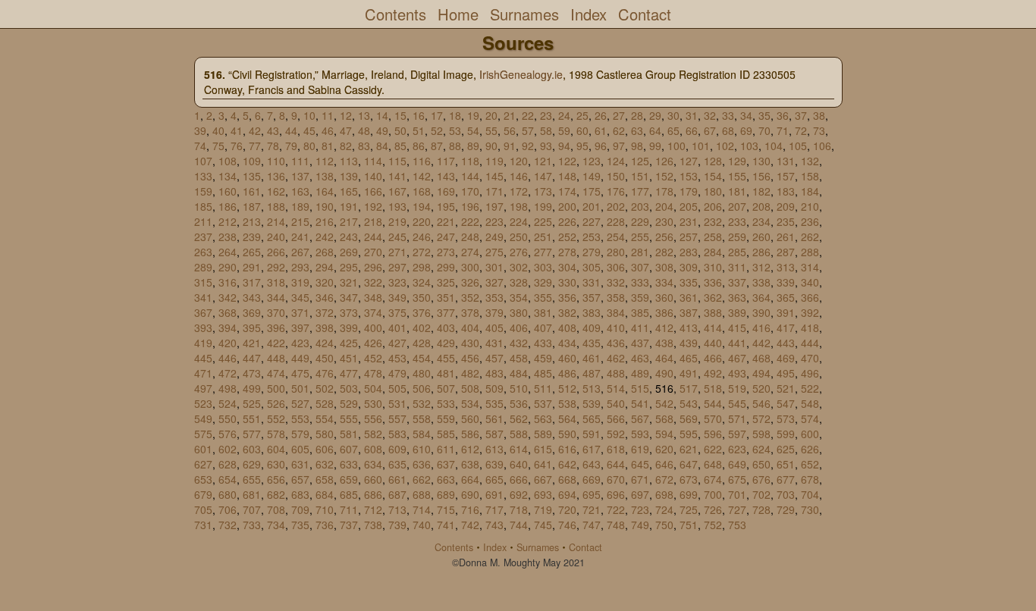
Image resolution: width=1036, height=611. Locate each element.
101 (701, 145)
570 (713, 418)
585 (446, 433)
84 (382, 145)
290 (227, 266)
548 (810, 403)
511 (543, 388)
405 (494, 327)
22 (528, 115)
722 (616, 509)
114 (373, 160)
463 (640, 357)
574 (810, 418)
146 (519, 175)
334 (664, 282)
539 (591, 403)
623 (737, 448)
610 (422, 448)
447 (252, 357)
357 (591, 297)
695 (591, 494)
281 (640, 251)
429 (446, 342)
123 (591, 160)
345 (300, 297)
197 (494, 206)
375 (397, 312)
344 (276, 297)
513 (591, 388)
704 (810, 494)
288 (810, 251)
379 (494, 312)
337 (737, 282)
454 (422, 357)
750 (664, 524)
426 (373, 342)
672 (664, 479)
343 (252, 297)
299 (446, 266)
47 (346, 130)
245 (397, 236)
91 (510, 145)
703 (786, 494)
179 (689, 191)
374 (373, 312)
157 (786, 175)
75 (218, 145)
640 (519, 464)
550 (227, 418)
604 (276, 448)
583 (397, 433)
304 (567, 266)
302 (519, 266)
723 (640, 509)
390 (761, 312)
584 (422, 433)
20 (491, 115)
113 (349, 160)
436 (616, 342)
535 (494, 403)
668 (567, 479)
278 (567, 251)
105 (798, 145)
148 (567, 175)
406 (519, 327)
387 (689, 312)
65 (673, 130)
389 (737, 312)
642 (567, 464)
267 (300, 251)
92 (528, 145)
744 (519, 524)
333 (640, 282)
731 (203, 524)
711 (349, 509)
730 (810, 509)
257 (689, 236)
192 (373, 206)
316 (227, 282)
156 (761, 175)
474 (276, 373)
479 (397, 373)
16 (419, 115)
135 (252, 175)
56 (510, 130)
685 (349, 494)
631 (300, 464)
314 (810, 266)
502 (325, 388)
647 (689, 464)
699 (689, 494)
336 (713, 282)
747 (591, 524)
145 (494, 175)
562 (519, 418)
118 (470, 160)
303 (543, 266)
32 (710, 115)
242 (325, 236)
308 (664, 266)
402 (422, 327)
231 (689, 221)
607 (349, 448)
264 (227, 251)
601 (203, 448)
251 (543, 236)
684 (325, 494)
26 (601, 115)
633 (349, 464)
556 (373, 418)
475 (300, 373)
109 (252, 160)
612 (470, 448)
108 (227, 160)
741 (446, 524)
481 (446, 373)
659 (349, 479)
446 (227, 357)
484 (519, 373)
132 (810, 160)
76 (237, 145)
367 (203, 312)
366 (810, 297)
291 (252, 266)
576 (227, 433)
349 (397, 297)
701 (737, 494)
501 (300, 388)
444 (810, 342)
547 (786, 403)
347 (349, 297)
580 (325, 433)
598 (761, 433)
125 (640, 160)
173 (543, 191)
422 (276, 342)
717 (494, 509)
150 (616, 175)
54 (473, 130)
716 (470, 509)
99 (655, 145)
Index (588, 14)
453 (397, 357)
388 (713, 312)
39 (200, 130)
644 (616, 464)
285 (737, 251)
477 (349, 373)
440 (713, 342)
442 (761, 342)
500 (276, 388)
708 (276, 509)
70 (764, 130)
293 (300, 266)
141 (397, 175)
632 (325, 464)
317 (252, 282)
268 (325, 251)
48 (364, 130)
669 (591, 479)
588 (519, 433)
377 (446, 312)
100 (676, 145)
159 (203, 191)
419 (203, 342)
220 (422, 221)
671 (640, 479)
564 (567, 418)
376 (422, 312)
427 (397, 342)
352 (470, 297)
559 (446, 418)
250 (519, 236)
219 (397, 221)
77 (255, 145)
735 (300, 524)
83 (364, 145)
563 (543, 418)
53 (455, 130)
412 (664, 327)
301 (494, 266)
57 (528, 130)
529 (349, 403)
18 (455, 115)
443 (786, 342)
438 (664, 342)
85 (400, 145)
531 (397, 403)
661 (397, 479)
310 (713, 266)
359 (640, 297)
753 (737, 524)
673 (689, 479)
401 (397, 327)
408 (567, 327)
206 (713, 206)
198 (519, 206)
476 (325, 373)
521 (786, 388)
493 (737, 373)
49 (382, 130)
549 (203, 418)
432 (519, 342)
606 (325, 448)
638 (470, 464)
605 (300, 448)
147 (543, 175)
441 (737, 342)
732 (227, 524)
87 (437, 145)
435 (591, 342)
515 (640, 388)
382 (567, 312)
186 (227, 206)
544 (713, 403)
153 (689, 175)
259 (737, 236)
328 (519, 282)
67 (710, 130)
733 (252, 524)
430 (470, 342)
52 (437, 130)
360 (664, 297)
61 (601, 130)
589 (543, 433)
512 (567, 388)
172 (519, 191)
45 (309, 130)
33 (728, 115)
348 (373, 297)
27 (619, 115)
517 (689, 388)
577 (252, 433)
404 (470, 327)
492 (713, 373)
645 (640, 464)
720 (567, 509)
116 (422, 160)
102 (725, 145)
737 (349, 524)
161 (252, 191)
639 (494, 464)
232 (713, 221)
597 (737, 433)
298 (422, 266)
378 (470, 312)
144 (470, 175)
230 (664, 221)
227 (591, 221)
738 (373, 524)
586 (470, 433)
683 (300, 494)
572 (761, 418)
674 (713, 479)
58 (546, 130)
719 (543, 509)
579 (300, 433)
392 (810, 312)
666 (519, 479)
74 (200, 145)
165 (349, 191)
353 (494, 297)
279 (591, 251)
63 (637, 130)
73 (819, 130)
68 (728, 130)
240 (276, 236)
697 (640, 494)
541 (640, 403)
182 (761, 191)
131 (786, 160)
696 (616, 494)
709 (300, 509)
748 (616, 524)
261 (786, 236)
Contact (644, 14)
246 (422, 236)
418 (810, 327)
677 (786, 479)
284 (713, 251)
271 (397, 251)
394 (227, 327)
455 (446, 357)
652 (810, 464)
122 (567, 160)
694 (567, 494)
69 (746, 130)
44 (291, 130)
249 (494, 236)
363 (737, 297)
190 (325, 206)
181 (737, 191)
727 (737, 509)
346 (325, 297)
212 (227, 221)
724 (664, 509)
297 (397, 266)
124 (616, 160)
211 (203, 221)
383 (591, 312)
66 (692, 130)
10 (309, 115)
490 (664, 373)
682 (276, 494)
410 (616, 327)
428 (422, 342)
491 (689, 373)
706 (227, 509)
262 (810, 236)
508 (470, 388)
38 (819, 115)
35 (764, 115)
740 (422, 524)
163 (300, 191)
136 (276, 175)
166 (373, 191)
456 (470, 357)
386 (664, 312)
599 (786, 433)
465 (689, 357)
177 (640, 191)
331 (591, 282)
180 (713, 191)
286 (761, 251)
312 (761, 266)
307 (640, 266)
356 (567, 297)
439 (689, 342)
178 (664, 191)
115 (397, 160)
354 (519, 297)
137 (300, 175)
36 (783, 115)
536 (519, 403)
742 (470, 524)
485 (543, 373)
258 (713, 236)
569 (689, 418)
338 (761, 282)
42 (255, 130)
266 (276, 251)
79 (291, 145)
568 (664, 418)
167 (397, 191)
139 (349, 175)
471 (203, 373)
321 (349, 282)
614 (519, 448)
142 (422, 175)
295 (349, 266)
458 (519, 357)
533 (446, 403)
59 (564, 130)
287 (786, 251)
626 (810, 448)
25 (582, 115)
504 (373, 388)
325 (446, 282)
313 (786, 266)
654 (227, 479)
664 (470, 479)
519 (737, 388)
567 (640, 418)
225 (543, 221)
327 (494, 282)
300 (470, 266)
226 (567, 221)
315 (203, 282)
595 (689, 433)
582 (373, 433)
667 (543, 479)
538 (567, 403)
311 (737, 266)
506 (422, 388)
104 (773, 145)
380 (519, 312)
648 (713, 464)
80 (309, 145)
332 (616, 282)
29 (655, 115)
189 (300, 206)
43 (273, 130)
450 (325, 357)
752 (713, 524)
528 (325, 403)
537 (543, 403)
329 (543, 282)
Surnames (524, 14)
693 (543, 494)
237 (203, 236)
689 (446, 494)
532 (422, 403)
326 (470, 282)
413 (689, 327)
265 (252, 251)
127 (689, 160)
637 (446, 464)
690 (470, 494)
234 (761, 221)
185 (203, 206)
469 (786, 357)
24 (564, 115)
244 (373, 236)
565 (591, 418)
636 (422, 464)
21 (510, 115)
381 (543, 312)
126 (664, 160)
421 (252, 342)
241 (300, 236)
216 (325, 221)
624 (761, 448)
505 (397, 388)
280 (616, 251)
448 (276, 357)
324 (422, 282)
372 (325, 312)
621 (689, 448)
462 (616, 357)
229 (640, 221)
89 (473, 145)
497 (203, 388)
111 (300, 160)
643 (591, 464)
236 (810, 221)
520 (761, 388)
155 (737, 175)
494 (761, 373)
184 (810, 191)
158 (810, 175)
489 (640, 373)
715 (446, 509)
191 (349, 206)
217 (349, 221)
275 (494, 251)
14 (382, 115)
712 (373, 509)
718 (519, 509)
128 (713, 160)
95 (582, 145)
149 (591, 175)
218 (373, 221)
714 (422, 509)
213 (252, 221)
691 (494, 494)
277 (543, 251)
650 (761, 464)
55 (491, 130)
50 (400, 130)
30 (673, 115)
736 (325, 524)
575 (203, 433)
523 (203, 403)
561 (494, 418)
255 (640, 236)
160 (227, 191)
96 (601, 145)
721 (591, 509)
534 (470, 403)
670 (616, 479)
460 (567, 357)
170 (470, 191)
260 (761, 236)
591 (591, 433)
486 (567, 373)
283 (689, 251)
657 (300, 479)
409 (591, 327)
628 (227, 464)
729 (786, 509)
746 (567, 524)
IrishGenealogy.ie (521, 74)
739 (397, 524)
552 (276, 418)
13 (364, 115)
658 (325, 479)
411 (640, 327)
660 (373, 479)
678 (810, 479)
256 (664, 236)
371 (300, 312)
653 (203, 479)
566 (616, 418)
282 (664, 251)
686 (373, 494)
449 (300, 357)
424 (325, 342)
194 (422, 206)
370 (276, 312)
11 (328, 115)
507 (446, 388)
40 (218, 130)
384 (616, 312)
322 (373, 282)
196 (470, 206)
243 (349, 236)
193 (397, 206)
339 (786, 282)
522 (810, 388)
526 (276, 403)
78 (273, 145)
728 (761, 509)
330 (567, 282)
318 (276, 282)
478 (373, 373)
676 (761, 479)
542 (664, 403)
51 (419, 130)
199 (543, 206)
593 (640, 433)
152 (664, 175)
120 (519, 160)
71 (783, 130)
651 (786, 464)
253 (591, 236)
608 (373, 448)
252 (567, 236)
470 (810, 357)
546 (761, 403)
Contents (395, 14)
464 (664, 357)
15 (400, 115)
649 (737, 464)
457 (494, 357)
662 (422, 479)
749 (640, 524)
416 (761, 327)
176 (616, 191)
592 (616, 433)
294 (325, 266)
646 (664, 464)
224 (519, 221)
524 (227, 403)
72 (801, 130)
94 (564, 145)
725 (689, 509)
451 (349, 357)
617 (591, 448)
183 (786, 191)
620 (664, 448)
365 (786, 297)
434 (567, 342)
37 (801, 115)
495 (786, 373)
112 (325, 160)
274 (470, 251)
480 (422, 373)
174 (567, 191)
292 (276, 266)
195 (446, 206)
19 (473, 115)
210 (810, 206)
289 (203, 266)
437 (640, 342)
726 (713, 509)
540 (616, 403)
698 (664, 494)
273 (446, 251)
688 (422, 494)
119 (494, 160)
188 (276, 206)
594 (664, 433)
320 (325, 282)
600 (810, 433)
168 (422, 191)
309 (689, 266)
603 (252, 448)
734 (276, 524)
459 (543, 357)
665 (494, 479)
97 (619, 145)
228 (616, 221)
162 (276, 191)
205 (689, 206)
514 (616, 388)
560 (470, 418)
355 (543, 297)
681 (252, 494)
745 (543, 524)
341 (203, 297)
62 (619, 130)
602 (227, 448)
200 (567, 206)
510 (519, 388)
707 (252, 509)
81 (328, 145)
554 (325, 418)
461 (591, 357)
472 (227, 373)
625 (786, 448)
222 (470, 221)
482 (470, 373)
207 (737, 206)
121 (543, 160)
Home (458, 14)
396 (276, 327)
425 (349, 342)
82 (346, 145)
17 (437, 115)
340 (810, 282)
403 (446, 327)
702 (761, 494)
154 (713, 175)
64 (655, 130)
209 (786, 206)
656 (276, 479)
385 (640, 312)
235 (786, 221)
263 (203, 251)
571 (737, 418)
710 (325, 509)
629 (252, 464)
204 (664, 206)
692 (519, 494)
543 (689, 403)
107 (203, 160)
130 (761, 160)
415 (737, 327)
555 (349, 418)
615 (543, 448)
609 (397, 448)
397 (300, 327)
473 (252, 373)
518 (713, 388)
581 (349, 433)
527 (300, 403)
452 (373, 357)
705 (203, 509)
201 (591, 206)
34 (746, 115)
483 (494, 373)
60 (582, 130)
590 (567, 433)
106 (822, 145)
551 (252, 418)
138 (325, 175)
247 (446, 236)
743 (494, 524)
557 (397, 418)
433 (543, 342)
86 (419, 145)
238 (227, 236)
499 (252, 388)
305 (591, 266)
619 (640, 448)
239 (252, 236)
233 (737, 221)
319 (300, 282)
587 (494, 433)
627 (203, 464)
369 (252, 312)
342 (227, 297)
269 (349, 251)
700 (713, 494)
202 (616, 206)
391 (786, 312)
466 (713, 357)
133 (203, 175)
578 (276, 433)
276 (519, 251)
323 (397, 282)
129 (737, 160)
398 (325, 327)
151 (640, 175)
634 (373, 464)
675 (737, 479)
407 (543, 327)
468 (761, 357)
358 (616, 297)
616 (567, 448)
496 (810, 373)
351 (446, 297)
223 (494, 221)
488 (616, 373)
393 (203, 327)
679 (203, 494)
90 (491, 145)
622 (713, 448)
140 (373, 175)
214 (276, 221)
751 (689, 524)
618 (616, 448)
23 (546, 115)
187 (252, 206)
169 (446, 191)
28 (637, 115)
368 (227, 312)
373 (349, 312)
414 (713, 327)
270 (373, 251)
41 (237, 130)
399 (349, 327)
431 (494, 342)
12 (346, 115)
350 (422, 297)
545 (737, 403)
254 (616, 236)
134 (227, 175)
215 (300, 221)
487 (591, 373)
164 (325, 191)
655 (252, 479)
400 (373, 327)
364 (761, 297)
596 (713, 433)
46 (328, 130)
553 (300, 418)
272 (422, 251)
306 (616, 266)
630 (276, 464)
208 (761, 206)
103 (749, 145)
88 (455, 145)
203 (640, 206)
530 (373, 403)
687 (397, 494)
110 (276, 160)
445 (203, 357)
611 (446, 448)
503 (349, 388)
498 (227, 388)
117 (446, 160)
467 (737, 357)
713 (397, 509)
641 (543, 464)
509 (494, 388)
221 (446, 221)
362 (713, 297)
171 (494, 191)
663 (446, 479)
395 (252, 327)
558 (422, 418)
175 (591, 191)
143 (446, 175)
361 (689, 297)
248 (470, 236)
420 (227, 342)
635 (397, 464)
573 (786, 418)
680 (227, 494)
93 (546, 145)
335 (689, 282)
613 (494, 448)
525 (252, 403)
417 (786, 327)
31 (692, 115)
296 (373, 266)
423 (300, 342)
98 (637, 145)
